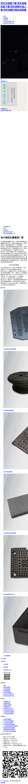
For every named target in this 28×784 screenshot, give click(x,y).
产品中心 (5, 230)
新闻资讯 (5, 19)
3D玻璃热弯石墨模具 (8, 711)
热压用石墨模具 (7, 719)
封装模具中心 (4, 81)
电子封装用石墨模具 (8, 721)
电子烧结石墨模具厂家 (9, 233)
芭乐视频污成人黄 (8, 231)
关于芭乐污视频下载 (8, 21)
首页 (4, 16)
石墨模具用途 (6, 703)
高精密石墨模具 (7, 705)
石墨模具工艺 (6, 701)
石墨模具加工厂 (7, 706)
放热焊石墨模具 (7, 692)
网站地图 (3, 782)
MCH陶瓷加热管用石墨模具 (10, 726)
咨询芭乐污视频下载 (6, 110)
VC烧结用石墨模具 (8, 722)
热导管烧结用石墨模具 (9, 727)
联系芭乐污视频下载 (8, 23)
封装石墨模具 (6, 687)
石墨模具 (5, 18)
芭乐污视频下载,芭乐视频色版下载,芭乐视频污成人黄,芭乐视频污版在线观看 (13, 6)
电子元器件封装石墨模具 (9, 731)
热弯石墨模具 (6, 689)
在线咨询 (5, 664)
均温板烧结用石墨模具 (9, 724)
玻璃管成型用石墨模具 (9, 729)
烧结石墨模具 (6, 690)
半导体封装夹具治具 (8, 710)
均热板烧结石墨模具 (8, 713)
